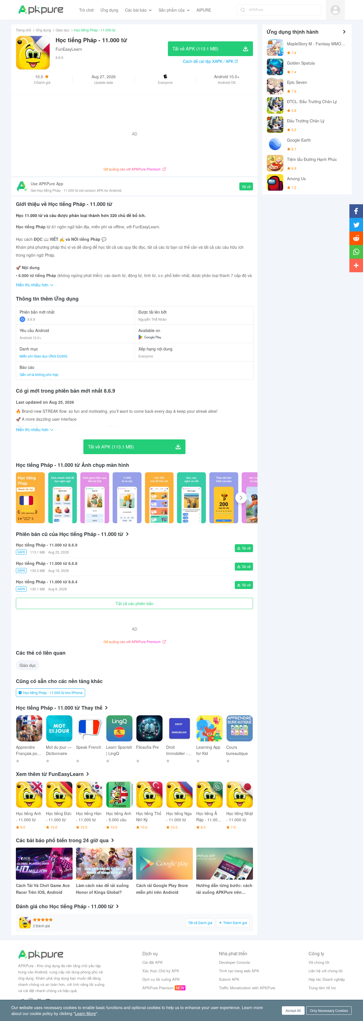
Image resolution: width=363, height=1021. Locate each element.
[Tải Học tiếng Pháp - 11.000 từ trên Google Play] (149, 337)
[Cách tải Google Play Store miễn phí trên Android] (164, 864)
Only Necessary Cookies (329, 1010)
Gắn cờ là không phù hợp (39, 374)
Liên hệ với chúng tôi (326, 970)
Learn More (85, 1013)
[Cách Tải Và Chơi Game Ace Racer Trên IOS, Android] (44, 864)
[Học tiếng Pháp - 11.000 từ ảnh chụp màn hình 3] (127, 497)
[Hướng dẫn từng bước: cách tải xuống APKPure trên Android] (224, 864)
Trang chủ (23, 29)
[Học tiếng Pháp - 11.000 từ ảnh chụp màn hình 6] (223, 497)
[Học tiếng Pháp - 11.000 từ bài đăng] (30, 497)
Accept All (293, 1010)
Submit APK (229, 979)
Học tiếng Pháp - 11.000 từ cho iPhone (53, 692)
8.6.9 (31, 319)
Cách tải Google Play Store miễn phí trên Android (162, 888)
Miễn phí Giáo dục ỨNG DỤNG (43, 356)
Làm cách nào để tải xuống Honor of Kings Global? (102, 888)
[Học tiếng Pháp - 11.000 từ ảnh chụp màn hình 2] (94, 497)
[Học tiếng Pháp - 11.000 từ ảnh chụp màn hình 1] (62, 497)
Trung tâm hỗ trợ (322, 987)
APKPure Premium (158, 987)
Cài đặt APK (152, 962)
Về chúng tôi (319, 962)
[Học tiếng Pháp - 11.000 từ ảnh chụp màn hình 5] (191, 497)
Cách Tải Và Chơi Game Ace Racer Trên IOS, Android (43, 888)
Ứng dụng (43, 29)
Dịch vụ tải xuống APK (161, 979)
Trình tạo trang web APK (239, 970)
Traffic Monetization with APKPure (247, 987)
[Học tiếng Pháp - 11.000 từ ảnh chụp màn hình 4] (159, 497)
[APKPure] (40, 9)
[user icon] (335, 10)
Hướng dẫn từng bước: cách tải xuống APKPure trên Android (224, 888)
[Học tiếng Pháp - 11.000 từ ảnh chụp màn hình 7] (256, 497)
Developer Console (234, 962)
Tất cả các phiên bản (134, 603)
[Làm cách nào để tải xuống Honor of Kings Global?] (104, 864)
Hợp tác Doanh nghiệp (327, 979)
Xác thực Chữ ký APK (160, 970)
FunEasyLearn (69, 49)
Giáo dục (62, 29)
